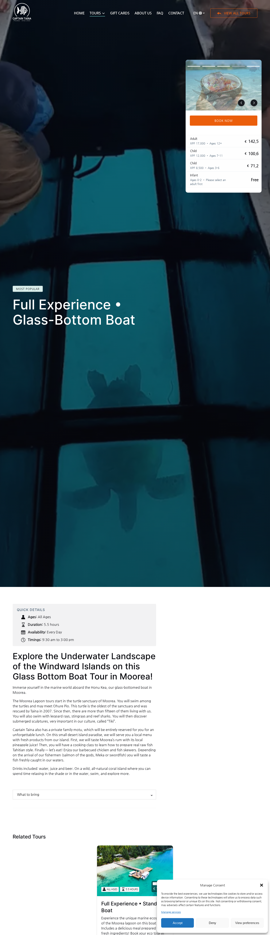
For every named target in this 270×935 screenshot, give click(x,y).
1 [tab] (194, 66)
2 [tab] (208, 66)
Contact (176, 13)
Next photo (254, 102)
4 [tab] (238, 66)
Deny (212, 923)
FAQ (160, 13)
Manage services (171, 912)
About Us (143, 13)
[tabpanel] (224, 85)
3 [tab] (223, 66)
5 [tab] (253, 66)
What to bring (28, 794)
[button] (261, 885)
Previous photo (241, 102)
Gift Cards (120, 13)
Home (79, 13)
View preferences (247, 923)
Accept (177, 923)
